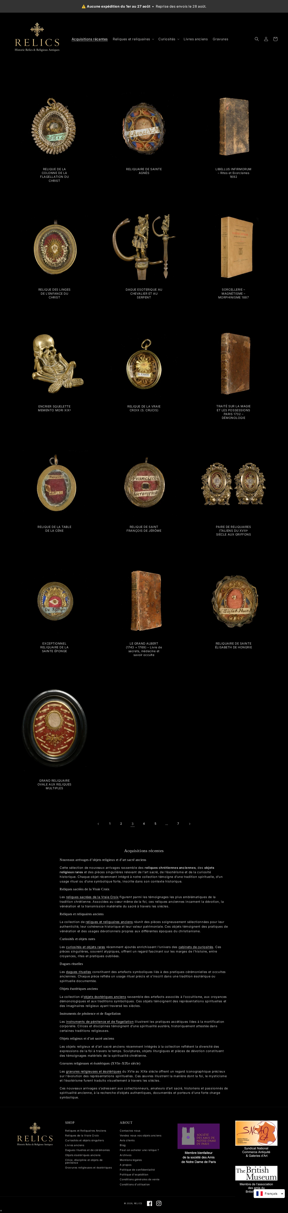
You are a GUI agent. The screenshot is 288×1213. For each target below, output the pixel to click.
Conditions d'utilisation (135, 1184)
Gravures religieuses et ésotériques (88, 1167)
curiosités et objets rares (85, 947)
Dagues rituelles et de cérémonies (87, 1150)
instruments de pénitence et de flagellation (100, 1021)
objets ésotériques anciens (105, 996)
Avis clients (127, 1140)
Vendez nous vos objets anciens (140, 1135)
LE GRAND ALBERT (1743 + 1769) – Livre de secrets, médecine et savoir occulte (144, 649)
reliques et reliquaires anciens (109, 922)
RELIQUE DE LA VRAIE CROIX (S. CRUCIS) (144, 408)
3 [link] (133, 824)
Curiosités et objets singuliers (84, 1140)
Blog (122, 1145)
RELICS (138, 1203)
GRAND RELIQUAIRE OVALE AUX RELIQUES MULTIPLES (54, 784)
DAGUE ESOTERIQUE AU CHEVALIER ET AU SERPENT (144, 293)
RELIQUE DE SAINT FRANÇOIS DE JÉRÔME (144, 528)
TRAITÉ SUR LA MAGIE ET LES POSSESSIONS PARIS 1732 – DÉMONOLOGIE (233, 412)
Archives (125, 1155)
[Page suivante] (189, 823)
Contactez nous (130, 1130)
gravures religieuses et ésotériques (93, 1071)
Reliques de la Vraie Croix (82, 1135)
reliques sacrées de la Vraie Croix (92, 897)
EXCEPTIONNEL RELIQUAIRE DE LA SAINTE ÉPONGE (54, 647)
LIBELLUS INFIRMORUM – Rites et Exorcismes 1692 (233, 172)
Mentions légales (131, 1160)
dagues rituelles (78, 972)
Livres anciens (74, 1145)
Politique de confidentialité (137, 1169)
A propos (125, 1164)
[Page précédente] (98, 823)
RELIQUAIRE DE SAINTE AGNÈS (144, 171)
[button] (133, 39)
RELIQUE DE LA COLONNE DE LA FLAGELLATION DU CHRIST (54, 174)
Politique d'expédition (134, 1174)
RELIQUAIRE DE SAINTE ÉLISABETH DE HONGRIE (233, 645)
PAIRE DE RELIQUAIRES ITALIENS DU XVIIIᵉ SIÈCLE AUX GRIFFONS (233, 530)
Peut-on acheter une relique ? (139, 1150)
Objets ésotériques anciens (83, 1155)
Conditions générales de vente (139, 1179)
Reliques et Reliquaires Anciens (85, 1130)
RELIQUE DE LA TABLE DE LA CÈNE (54, 528)
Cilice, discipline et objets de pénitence (84, 1161)
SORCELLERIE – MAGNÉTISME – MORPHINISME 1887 (233, 293)
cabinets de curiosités (196, 947)
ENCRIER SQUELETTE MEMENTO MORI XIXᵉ (54, 408)
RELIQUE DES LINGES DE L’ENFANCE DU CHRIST (54, 293)
